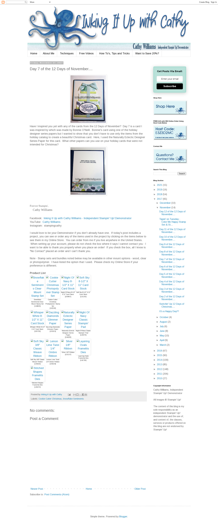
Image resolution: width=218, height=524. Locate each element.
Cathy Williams (51, 221)
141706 (83, 360)
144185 (68, 337)
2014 (160, 360)
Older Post (140, 489)
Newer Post (37, 489)
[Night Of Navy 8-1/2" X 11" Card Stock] (68, 288)
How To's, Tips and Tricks (114, 53)
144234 (52, 364)
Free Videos (86, 53)
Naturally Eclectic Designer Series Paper (68, 333)
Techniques (67, 53)
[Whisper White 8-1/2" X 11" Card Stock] (37, 323)
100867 (68, 296)
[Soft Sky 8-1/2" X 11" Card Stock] (83, 288)
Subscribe (169, 86)
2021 (160, 185)
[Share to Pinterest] (85, 394)
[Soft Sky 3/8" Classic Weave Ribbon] (37, 355)
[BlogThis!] (77, 394)
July (162, 326)
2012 (160, 369)
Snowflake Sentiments (73, 399)
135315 (52, 331)
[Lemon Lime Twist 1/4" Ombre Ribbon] (52, 355)
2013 (160, 364)
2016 (160, 350)
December (165, 203)
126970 (83, 335)
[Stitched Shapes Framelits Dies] (37, 379)
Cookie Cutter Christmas (50, 399)
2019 (160, 189)
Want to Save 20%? (147, 53)
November (165, 207)
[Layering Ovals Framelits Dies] (83, 352)
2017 (160, 199)
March (163, 345)
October (164, 317)
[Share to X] (80, 394)
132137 (68, 354)
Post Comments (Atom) (56, 494)
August (164, 322)
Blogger (123, 516)
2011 (160, 374)
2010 (160, 378)
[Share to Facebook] (83, 394)
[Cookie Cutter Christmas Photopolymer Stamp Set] (52, 295)
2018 (160, 194)
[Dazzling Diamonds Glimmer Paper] (52, 323)
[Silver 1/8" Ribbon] (68, 348)
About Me (48, 53)
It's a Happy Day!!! (169, 311)
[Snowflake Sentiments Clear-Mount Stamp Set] (37, 295)
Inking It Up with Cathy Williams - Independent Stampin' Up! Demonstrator (88, 218)
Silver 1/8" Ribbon (68, 352)
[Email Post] (69, 394)
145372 (37, 387)
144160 (37, 364)
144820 (37, 306)
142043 (52, 308)
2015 (160, 355)
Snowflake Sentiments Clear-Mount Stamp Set (37, 302)
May (162, 335)
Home (33, 53)
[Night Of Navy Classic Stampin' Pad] (83, 326)
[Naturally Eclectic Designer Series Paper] (68, 326)
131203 (83, 296)
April (162, 340)
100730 (37, 331)
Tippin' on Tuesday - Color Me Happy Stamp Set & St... (172, 222)
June (162, 331)
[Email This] (74, 394)
